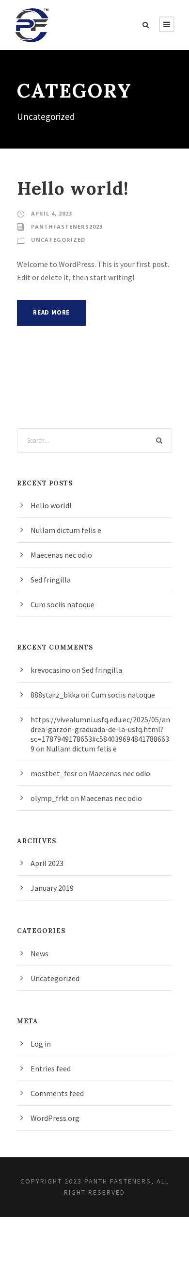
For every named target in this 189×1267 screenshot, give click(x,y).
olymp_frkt (50, 798)
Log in (41, 1044)
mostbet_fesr (54, 773)
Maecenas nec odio (61, 555)
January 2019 (52, 888)
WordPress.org (55, 1118)
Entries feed (51, 1068)
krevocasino (50, 670)
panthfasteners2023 (67, 226)
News (39, 953)
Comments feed (57, 1093)
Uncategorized (58, 239)
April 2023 (47, 863)
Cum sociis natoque (62, 604)
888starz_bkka (55, 695)
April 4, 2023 (51, 213)
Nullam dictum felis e (66, 530)
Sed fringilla (51, 579)
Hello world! (73, 188)
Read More (51, 312)
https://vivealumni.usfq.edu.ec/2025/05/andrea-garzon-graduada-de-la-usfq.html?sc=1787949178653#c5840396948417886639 (100, 734)
